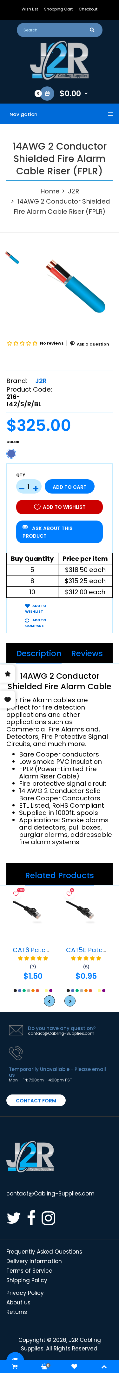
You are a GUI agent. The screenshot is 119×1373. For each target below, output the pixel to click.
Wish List (30, 9)
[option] (75, 286)
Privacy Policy (25, 1293)
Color (12, 441)
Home (50, 191)
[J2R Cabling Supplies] (59, 78)
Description (39, 653)
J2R (73, 191)
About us (18, 1302)
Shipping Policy (26, 1280)
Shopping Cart (58, 9)
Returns (16, 1312)
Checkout (88, 9)
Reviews (87, 653)
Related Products (59, 875)
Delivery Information (34, 1261)
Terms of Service (29, 1271)
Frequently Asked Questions (44, 1251)
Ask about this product (48, 532)
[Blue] (11, 454)
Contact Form (36, 1100)
